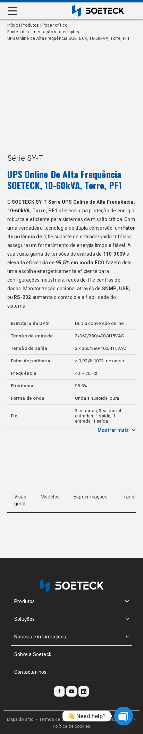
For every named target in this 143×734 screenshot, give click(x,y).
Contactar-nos (30, 672)
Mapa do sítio (20, 719)
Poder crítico (55, 25)
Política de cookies (72, 726)
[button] (71, 601)
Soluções (24, 619)
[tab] (20, 500)
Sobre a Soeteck (32, 654)
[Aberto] (11, 11)
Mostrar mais (113, 430)
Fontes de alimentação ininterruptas (43, 31)
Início (12, 25)
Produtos (30, 25)
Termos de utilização (60, 719)
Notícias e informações (40, 636)
